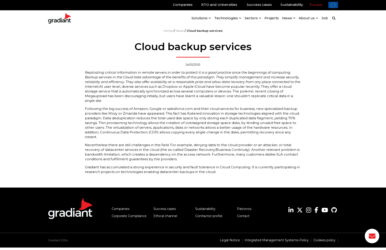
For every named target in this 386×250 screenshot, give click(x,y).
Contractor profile (208, 216)
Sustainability (205, 209)
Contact (243, 216)
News (180, 30)
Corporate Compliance (129, 216)
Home (168, 30)
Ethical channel (165, 216)
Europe (316, 4)
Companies (120, 209)
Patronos (244, 209)
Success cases (164, 209)
